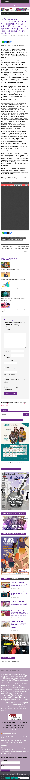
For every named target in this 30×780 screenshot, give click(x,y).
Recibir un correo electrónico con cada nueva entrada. (15, 388)
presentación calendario (14, 697)
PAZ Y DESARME (17, 695)
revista (6, 700)
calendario (10, 676)
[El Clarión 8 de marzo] (15, 491)
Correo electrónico (7, 357)
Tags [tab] (24, 578)
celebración (10, 678)
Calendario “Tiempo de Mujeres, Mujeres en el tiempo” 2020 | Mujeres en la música (19, 603)
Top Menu (6, 1)
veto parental (18, 239)
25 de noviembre (17, 674)
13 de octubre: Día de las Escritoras (10, 269)
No (12, 777)
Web (12, 360)
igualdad (11, 687)
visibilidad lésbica (23, 708)
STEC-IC (22, 700)
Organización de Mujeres (11, 694)
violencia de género (15, 706)
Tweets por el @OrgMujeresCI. (10, 661)
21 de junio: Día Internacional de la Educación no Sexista (14, 310)
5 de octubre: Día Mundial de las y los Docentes (14, 289)
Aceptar (8, 777)
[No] (28, 775)
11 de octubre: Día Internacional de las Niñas (13, 279)
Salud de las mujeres (14, 700)
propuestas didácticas (8, 699)
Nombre (6, 351)
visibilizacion (4, 710)
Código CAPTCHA (9, 374)
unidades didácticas (18, 705)
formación (24, 685)
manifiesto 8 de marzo (12, 689)
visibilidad (13, 708)
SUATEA (9, 702)
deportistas (19, 680)
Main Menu (7, 13)
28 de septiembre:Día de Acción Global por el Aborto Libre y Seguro (13, 299)
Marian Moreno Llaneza (7, 691)
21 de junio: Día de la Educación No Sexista (13, 740)
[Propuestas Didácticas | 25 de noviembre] (15, 523)
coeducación (8, 680)
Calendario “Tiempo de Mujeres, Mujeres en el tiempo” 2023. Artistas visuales (19, 593)
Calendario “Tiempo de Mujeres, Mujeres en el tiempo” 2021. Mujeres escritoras (19, 584)
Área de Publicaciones (18, 35)
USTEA (5, 706)
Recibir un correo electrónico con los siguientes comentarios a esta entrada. (14, 381)
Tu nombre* (4, 760)
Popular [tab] (6, 578)
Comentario (7, 330)
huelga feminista (5, 687)
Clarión (17, 678)
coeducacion (23, 678)
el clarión (13, 683)
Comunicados (22, 237)
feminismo (14, 686)
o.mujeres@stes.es (15, 729)
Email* (3, 765)
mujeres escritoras (16, 691)
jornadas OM (18, 687)
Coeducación (14, 237)
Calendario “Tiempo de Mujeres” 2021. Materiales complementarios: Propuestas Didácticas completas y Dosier (20, 613)
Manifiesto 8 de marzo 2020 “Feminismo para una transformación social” (7, 248)
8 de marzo (6, 674)
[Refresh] (14, 368)
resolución (10, 239)
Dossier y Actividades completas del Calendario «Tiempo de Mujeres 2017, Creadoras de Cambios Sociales (18, 624)
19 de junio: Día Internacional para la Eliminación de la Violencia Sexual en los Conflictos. (12, 744)
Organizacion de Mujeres (9, 733)
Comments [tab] (15, 578)
